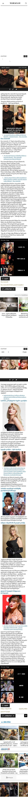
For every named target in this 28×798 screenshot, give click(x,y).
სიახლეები (3, 56)
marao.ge (7, 67)
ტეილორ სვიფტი (5, 711)
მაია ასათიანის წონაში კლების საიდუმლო (12, 284)
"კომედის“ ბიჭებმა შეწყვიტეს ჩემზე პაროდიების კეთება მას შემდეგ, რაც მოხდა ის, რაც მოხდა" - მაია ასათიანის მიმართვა (21, 270)
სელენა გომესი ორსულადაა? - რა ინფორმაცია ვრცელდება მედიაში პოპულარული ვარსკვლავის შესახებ (21, 697)
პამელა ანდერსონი (6, 708)
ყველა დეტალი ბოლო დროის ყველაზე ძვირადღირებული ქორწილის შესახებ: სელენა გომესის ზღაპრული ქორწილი (21, 685)
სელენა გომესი (23, 708)
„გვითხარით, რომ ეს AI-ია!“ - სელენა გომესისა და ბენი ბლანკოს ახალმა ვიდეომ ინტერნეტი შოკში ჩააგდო (20, 673)
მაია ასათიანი (4, 282)
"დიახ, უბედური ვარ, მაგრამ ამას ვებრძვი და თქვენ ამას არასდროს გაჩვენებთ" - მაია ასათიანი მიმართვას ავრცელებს (21, 247)
